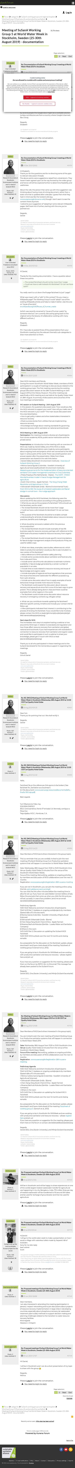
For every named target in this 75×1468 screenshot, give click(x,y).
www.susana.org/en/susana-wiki (32, 199)
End (70, 56)
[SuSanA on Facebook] (61, 1449)
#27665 (69, 1296)
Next (64, 56)
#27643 (69, 1356)
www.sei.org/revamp (27, 226)
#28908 (69, 72)
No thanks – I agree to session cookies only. (37, 104)
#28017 (69, 707)
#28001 (69, 848)
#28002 (69, 775)
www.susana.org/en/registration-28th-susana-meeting (51, 882)
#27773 (69, 1230)
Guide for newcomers (9, 7)
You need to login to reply (35, 141)
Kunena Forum (43, 1433)
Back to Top (70, 1440)
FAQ (31, 1460)
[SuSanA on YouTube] (66, 1449)
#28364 (69, 375)
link (54, 90)
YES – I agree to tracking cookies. (37, 97)
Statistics (11, 1460)
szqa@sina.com (50, 1262)
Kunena (31, 1463)
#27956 (69, 1025)
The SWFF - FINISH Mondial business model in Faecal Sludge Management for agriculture (45, 477)
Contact (43, 1460)
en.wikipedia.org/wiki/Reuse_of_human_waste (38, 307)
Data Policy (51, 92)
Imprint (70, 1460)
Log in (29, 138)
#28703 (69, 266)
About (37, 1460)
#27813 (69, 1180)
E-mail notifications (22, 1460)
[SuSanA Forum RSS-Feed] (71, 1449)
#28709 (69, 165)
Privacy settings (61, 1460)
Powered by (30, 1433)
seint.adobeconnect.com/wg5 (38, 889)
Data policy (51, 1460)
